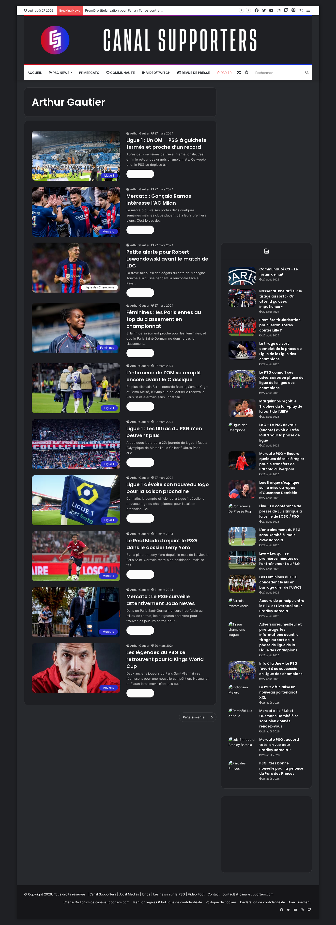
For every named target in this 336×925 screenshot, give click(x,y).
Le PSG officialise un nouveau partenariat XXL (278, 692)
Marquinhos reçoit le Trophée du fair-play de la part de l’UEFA (280, 406)
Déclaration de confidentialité (262, 902)
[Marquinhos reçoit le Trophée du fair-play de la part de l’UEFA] (242, 408)
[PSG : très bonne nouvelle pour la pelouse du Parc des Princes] (242, 770)
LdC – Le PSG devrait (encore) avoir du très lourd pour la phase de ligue (279, 432)
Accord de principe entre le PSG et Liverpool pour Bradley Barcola (281, 605)
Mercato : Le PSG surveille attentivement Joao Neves (160, 600)
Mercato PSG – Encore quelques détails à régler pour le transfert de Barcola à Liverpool (281, 461)
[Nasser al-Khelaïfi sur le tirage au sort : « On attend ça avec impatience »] (242, 298)
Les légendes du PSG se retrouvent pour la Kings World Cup (165, 659)
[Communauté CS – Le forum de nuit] (242, 276)
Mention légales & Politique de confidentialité (167, 902)
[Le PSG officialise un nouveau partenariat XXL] (242, 694)
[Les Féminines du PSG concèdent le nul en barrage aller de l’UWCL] (242, 584)
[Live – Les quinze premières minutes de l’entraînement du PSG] (242, 560)
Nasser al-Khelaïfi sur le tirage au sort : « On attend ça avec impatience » (280, 299)
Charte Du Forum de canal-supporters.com (96, 902)
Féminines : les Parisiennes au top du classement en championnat (163, 319)
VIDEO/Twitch (157, 73)
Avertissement (300, 902)
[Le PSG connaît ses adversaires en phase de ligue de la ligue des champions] (242, 379)
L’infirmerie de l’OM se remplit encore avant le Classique (163, 376)
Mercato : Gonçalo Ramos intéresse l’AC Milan (158, 199)
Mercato (91, 73)
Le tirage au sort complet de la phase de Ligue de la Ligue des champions (280, 351)
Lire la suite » (140, 174)
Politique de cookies (221, 902)
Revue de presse (195, 73)
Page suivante (194, 717)
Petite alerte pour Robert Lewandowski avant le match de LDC (167, 258)
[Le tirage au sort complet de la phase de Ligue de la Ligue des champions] (242, 350)
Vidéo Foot (196, 894)
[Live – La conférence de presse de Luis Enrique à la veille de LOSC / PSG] (242, 513)
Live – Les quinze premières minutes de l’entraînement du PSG (279, 558)
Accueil (35, 73)
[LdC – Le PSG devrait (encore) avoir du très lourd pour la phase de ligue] (242, 431)
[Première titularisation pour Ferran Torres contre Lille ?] (242, 326)
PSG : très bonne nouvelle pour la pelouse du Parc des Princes (281, 768)
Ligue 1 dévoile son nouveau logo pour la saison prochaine (167, 488)
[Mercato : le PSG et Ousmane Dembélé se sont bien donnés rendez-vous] (242, 717)
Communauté (122, 73)
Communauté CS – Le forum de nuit (278, 272)
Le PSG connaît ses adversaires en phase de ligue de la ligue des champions (281, 380)
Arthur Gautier (139, 133)
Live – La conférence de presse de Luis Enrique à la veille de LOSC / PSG (280, 511)
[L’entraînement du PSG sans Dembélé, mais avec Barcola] (242, 536)
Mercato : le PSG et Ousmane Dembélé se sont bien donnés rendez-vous (279, 718)
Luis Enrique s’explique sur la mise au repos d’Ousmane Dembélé (279, 487)
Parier (225, 73)
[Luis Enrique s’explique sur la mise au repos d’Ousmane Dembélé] (242, 489)
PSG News (60, 73)
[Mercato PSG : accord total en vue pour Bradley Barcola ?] (242, 746)
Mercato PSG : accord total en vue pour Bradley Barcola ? (279, 744)
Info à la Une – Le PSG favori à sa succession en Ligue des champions (281, 668)
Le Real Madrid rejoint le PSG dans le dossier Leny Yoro (161, 544)
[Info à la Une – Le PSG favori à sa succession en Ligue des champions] (242, 670)
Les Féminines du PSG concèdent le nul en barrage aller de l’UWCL (280, 582)
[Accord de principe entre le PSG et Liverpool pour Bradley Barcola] (242, 607)
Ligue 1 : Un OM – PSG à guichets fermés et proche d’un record (166, 143)
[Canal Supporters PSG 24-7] (168, 40)
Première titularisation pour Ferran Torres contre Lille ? (127, 10)
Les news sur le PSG (169, 894)
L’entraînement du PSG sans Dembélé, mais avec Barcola (280, 535)
